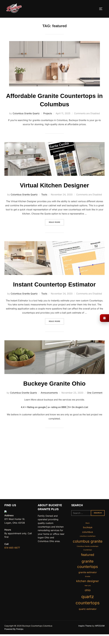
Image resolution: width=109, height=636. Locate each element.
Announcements (49, 392)
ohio (88, 590)
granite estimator (87, 572)
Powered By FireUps (13, 629)
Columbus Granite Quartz (26, 113)
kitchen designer (87, 581)
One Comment (94, 392)
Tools (44, 194)
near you (88, 585)
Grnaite (87, 576)
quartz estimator (88, 609)
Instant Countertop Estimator (54, 284)
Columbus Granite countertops (87, 546)
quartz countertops (87, 599)
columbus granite (87, 541)
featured (87, 555)
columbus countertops (88, 536)
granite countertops (87, 564)
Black (88, 523)
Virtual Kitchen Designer (54, 185)
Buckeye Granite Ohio (54, 383)
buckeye (87, 527)
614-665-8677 (12, 547)
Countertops (87, 550)
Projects (47, 113)
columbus (87, 532)
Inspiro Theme (85, 626)
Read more (56, 222)
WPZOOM (100, 626)
